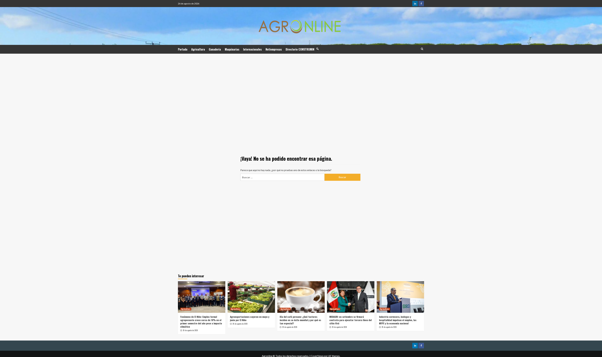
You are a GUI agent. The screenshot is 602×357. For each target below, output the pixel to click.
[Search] (422, 49)
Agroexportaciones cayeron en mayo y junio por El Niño (249, 318)
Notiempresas (274, 49)
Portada (182, 49)
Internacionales (252, 49)
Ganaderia (215, 49)
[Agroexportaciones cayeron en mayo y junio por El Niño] (251, 297)
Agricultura (198, 49)
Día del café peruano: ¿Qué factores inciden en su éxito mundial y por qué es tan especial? (300, 320)
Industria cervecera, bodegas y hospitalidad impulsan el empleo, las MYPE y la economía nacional (397, 320)
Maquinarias (232, 49)
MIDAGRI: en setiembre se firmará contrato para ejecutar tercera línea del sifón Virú (350, 320)
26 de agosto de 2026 (190, 330)
